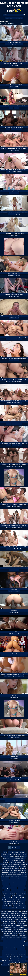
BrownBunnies (21, 886)
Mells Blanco (19, 466)
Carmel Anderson (21, 949)
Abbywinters (24, 854)
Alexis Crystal (10, 917)
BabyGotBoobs (4, 864)
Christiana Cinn (13, 958)
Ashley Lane (6, 933)
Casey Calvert (22, 951)
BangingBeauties (17, 874)
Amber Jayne (5, 921)
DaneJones (18, 893)
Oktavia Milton (17, 779)
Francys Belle (19, 171)
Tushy (11, 758)
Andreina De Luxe (21, 923)
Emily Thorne (19, 445)
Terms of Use (9, 971)
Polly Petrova (19, 527)
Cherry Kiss (3, 956)
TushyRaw (11, 843)
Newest (15, 23)
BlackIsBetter (6, 882)
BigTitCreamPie (23, 876)
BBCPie (11, 612)
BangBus (10, 874)
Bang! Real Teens (22, 870)
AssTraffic (11, 862)
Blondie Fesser (4, 943)
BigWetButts (4, 880)
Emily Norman (23, 654)
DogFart (14, 901)
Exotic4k (23, 907)
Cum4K (12, 891)
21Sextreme (3, 854)
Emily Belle (17, 317)
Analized (23, 858)
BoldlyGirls (18, 884)
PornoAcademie (11, 779)
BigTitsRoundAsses (21, 878)
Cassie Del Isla (6, 953)
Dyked (10, 905)
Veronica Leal (19, 402)
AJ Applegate (24, 913)
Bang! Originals (5, 870)
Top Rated (10, 23)
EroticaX (4, 907)
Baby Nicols (10, 939)
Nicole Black (14, 423)
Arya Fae (17, 931)
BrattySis (24, 884)
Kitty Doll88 (19, 548)
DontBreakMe (15, 903)
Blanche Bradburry (21, 941)
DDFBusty (14, 895)
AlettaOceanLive (5, 856)
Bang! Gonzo (23, 868)
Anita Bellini (24, 925)
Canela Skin (13, 949)
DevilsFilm (22, 897)
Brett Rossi (11, 945)
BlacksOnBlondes (21, 882)
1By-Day (5, 852)
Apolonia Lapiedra (23, 929)
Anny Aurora (3, 929)
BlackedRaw (11, 591)
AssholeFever (22, 860)
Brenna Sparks (4, 945)
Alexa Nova (3, 917)
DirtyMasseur (14, 899)
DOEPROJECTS (7, 901)
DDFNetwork (21, 895)
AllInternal (12, 856)
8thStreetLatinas (16, 854)
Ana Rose (5, 923)
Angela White (17, 925)
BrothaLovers (14, 886)
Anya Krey (9, 929)
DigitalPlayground (6, 899)
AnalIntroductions (11, 275)
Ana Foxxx (23, 921)
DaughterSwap (7, 895)
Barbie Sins (5, 941)
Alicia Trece (19, 506)
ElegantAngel (22, 905)
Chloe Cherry (10, 956)
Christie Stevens (21, 958)
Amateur (17, 856)
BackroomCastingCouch (13, 864)
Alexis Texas (24, 917)
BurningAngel (6, 888)
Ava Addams (18, 937)
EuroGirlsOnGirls (11, 907)
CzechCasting (6, 893)
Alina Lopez (3, 919)
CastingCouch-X (13, 888)
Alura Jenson (10, 919)
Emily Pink (14, 381)
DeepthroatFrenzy (15, 897)
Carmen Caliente (6, 951)
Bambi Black (24, 939)
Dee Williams (4, 964)
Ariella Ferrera (11, 931)
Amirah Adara (12, 921)
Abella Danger (18, 911)
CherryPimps (7, 890)
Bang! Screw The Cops (7, 872)
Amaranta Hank (23, 919)
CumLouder (18, 891)
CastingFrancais (21, 888)
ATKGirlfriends (18, 862)
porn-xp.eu (14, 5)
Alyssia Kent (16, 919)
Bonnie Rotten (12, 943)
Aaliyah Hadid (4, 911)
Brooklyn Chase (14, 947)
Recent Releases (21, 23)
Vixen (11, 697)
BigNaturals (16, 876)
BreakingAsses (6, 886)
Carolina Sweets (14, 951)
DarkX (23, 893)
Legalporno (11, 65)
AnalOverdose (6, 860)
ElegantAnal (15, 905)
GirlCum (11, 822)
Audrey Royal (22, 935)
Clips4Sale (13, 890)
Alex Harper (17, 915)
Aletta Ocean (4, 915)
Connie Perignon (17, 654)
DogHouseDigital (7, 903)
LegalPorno (8, 44)
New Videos (9, 18)
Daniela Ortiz (19, 381)
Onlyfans (3, 654)
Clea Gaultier (11, 960)
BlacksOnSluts (5, 884)
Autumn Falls (12, 937)
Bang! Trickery (17, 872)
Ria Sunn (13, 445)
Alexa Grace (23, 915)
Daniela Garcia (19, 44)
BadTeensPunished (11, 866)
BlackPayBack (13, 882)
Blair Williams (12, 941)
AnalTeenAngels (14, 860)
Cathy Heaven (14, 953)
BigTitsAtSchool (5, 878)
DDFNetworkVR (6, 897)
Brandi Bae (18, 943)
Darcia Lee (21, 962)
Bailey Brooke (17, 939)
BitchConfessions (11, 880)
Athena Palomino (7, 935)
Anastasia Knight (12, 923)
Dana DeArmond (7, 962)
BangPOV (24, 874)
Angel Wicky (10, 925)
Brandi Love (24, 943)
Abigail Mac (24, 911)
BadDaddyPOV (24, 864)
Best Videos (19, 18)
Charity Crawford (6, 954)
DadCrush (12, 893)
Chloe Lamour (24, 956)
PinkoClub (11, 296)
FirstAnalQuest (11, 235)
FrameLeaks (11, 737)
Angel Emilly (17, 737)
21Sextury (10, 854)
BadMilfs (4, 866)
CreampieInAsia (20, 890)
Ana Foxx (18, 921)
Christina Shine (4, 960)
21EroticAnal (11, 852)
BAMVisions (19, 866)
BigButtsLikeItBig (9, 876)
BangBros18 (4, 874)
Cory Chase (18, 960)
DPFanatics (5, 905)
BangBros (23, 872)
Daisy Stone (24, 960)
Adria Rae (3, 913)
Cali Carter (22, 947)
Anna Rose (21, 927)
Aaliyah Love (11, 911)
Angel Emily (13, 44)
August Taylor (5, 937)
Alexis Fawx (17, 917)
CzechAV (24, 891)
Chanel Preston (21, 953)
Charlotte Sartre (14, 954)
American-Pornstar (7, 858)
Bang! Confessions (6, 868)
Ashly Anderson (13, 933)
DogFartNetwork (20, 901)
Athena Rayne (15, 935)
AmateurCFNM (23, 856)
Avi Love (24, 937)
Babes (23, 862)
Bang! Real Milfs (13, 870)
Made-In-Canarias (7, 676)
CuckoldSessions (6, 891)
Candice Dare (6, 949)
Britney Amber (24, 945)
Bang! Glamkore (11, 214)
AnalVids (11, 107)
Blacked (18, 880)
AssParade (5, 862)
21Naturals (22, 852)
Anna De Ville (19, 129)
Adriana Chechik (9, 654)
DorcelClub (21, 903)
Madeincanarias (21, 676)
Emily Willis (16, 86)
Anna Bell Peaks (7, 927)
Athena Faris (21, 933)
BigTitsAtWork (13, 878)
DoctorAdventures (22, 899)
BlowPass (12, 884)
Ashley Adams (23, 931)
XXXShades (11, 633)
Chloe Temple (6, 958)
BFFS (2, 876)
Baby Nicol (3, 939)
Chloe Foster (17, 956)
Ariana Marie (4, 931)
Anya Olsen (15, 929)
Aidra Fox (17, 913)
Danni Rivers (15, 962)
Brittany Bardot (7, 947)
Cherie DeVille (22, 954)
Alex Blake (11, 915)
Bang (24, 866)
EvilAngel (11, 86)
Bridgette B (17, 945)
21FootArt (17, 852)
